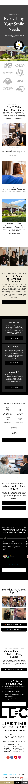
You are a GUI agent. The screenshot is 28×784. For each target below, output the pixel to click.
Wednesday (7, 750)
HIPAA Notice (21, 774)
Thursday (7, 751)
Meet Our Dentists (14, 302)
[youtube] (15, 757)
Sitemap (5, 774)
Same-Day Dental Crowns (18, 36)
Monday (6, 747)
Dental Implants (21, 34)
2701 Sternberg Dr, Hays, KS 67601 (14, 741)
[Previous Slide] (10, 478)
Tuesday (6, 748)
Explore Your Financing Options (14, 669)
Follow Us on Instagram (15, 624)
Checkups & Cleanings (8, 34)
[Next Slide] (18, 478)
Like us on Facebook (15, 629)
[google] (8, 757)
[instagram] (19, 757)
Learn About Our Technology (14, 503)
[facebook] (11, 757)
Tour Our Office (14, 508)
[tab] (10, 564)
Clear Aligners (9, 35)
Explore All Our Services (14, 440)
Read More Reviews (14, 570)
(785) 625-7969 (14, 737)
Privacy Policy (12, 774)
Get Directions (14, 704)
